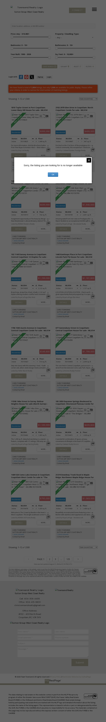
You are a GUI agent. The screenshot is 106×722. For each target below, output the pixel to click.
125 (68, 559)
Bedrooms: (19, 45)
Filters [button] (89, 66)
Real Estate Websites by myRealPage (76, 677)
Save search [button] (48, 66)
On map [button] (64, 66)
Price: (20, 34)
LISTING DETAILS (18, 155)
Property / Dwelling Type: (67, 34)
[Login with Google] (26, 78)
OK (53, 175)
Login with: (13, 77)
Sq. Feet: (64, 54)
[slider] (12, 37)
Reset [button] (76, 66)
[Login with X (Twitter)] (32, 78)
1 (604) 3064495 (18, 241)
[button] (77, 10)
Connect (77, 10)
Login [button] (49, 77)
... (61, 559)
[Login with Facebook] (21, 78)
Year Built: (21, 54)
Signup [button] (40, 77)
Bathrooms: (64, 45)
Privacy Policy (55, 677)
